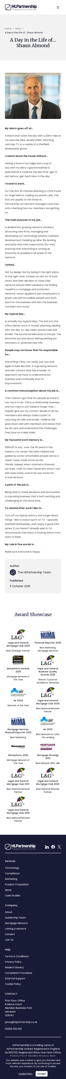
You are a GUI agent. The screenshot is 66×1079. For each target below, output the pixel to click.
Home (8, 28)
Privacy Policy (13, 962)
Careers (10, 934)
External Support (15, 978)
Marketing (11, 879)
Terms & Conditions (17, 956)
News (18, 28)
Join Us (9, 940)
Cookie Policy (25, 1073)
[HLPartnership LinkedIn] (47, 847)
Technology (12, 868)
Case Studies (12, 895)
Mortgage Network (16, 923)
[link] (24, 32)
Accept (42, 1074)
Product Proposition (17, 884)
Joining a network (15, 928)
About (8, 912)
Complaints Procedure (18, 973)
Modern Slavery (14, 967)
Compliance (12, 873)
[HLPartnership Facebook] (53, 847)
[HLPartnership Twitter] (59, 847)
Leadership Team (15, 917)
